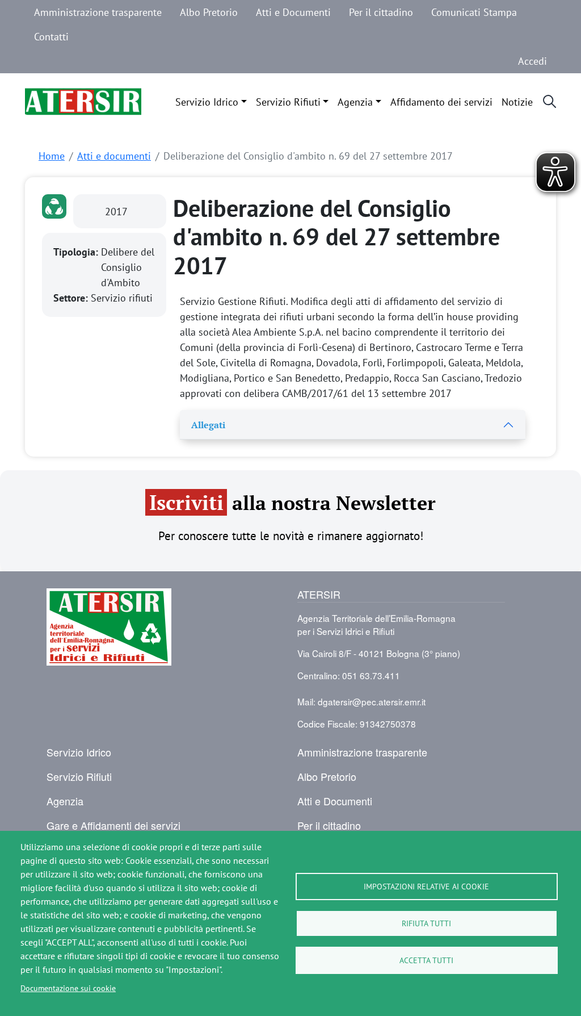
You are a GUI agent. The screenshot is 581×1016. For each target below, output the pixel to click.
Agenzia (355, 101)
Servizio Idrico (206, 101)
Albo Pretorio (209, 12)
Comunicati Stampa (474, 12)
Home (52, 155)
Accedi (532, 61)
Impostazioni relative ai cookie (426, 886)
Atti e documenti (114, 155)
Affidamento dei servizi (441, 101)
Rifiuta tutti (426, 923)
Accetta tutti (426, 960)
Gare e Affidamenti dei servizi (113, 825)
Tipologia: (77, 251)
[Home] (83, 102)
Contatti (51, 36)
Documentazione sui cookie (68, 988)
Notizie (517, 101)
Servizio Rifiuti (288, 101)
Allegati (208, 425)
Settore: (72, 297)
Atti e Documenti (293, 12)
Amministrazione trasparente (98, 12)
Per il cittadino (381, 12)
